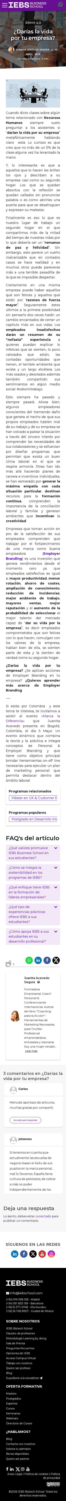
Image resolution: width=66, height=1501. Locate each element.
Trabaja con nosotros (19, 1363)
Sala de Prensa (15, 1343)
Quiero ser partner (17, 1458)
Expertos (11, 1403)
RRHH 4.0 (33, 23)
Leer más (31, 1051)
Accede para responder (25, 1120)
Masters (11, 1393)
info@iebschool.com (26, 1293)
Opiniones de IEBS (18, 1353)
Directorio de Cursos (19, 1423)
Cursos (10, 1408)
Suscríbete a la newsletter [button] (23, 1378)
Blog (9, 1373)
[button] (33, 853)
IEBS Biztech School (19, 1328)
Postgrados (13, 1398)
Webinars (12, 1418)
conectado (43, 1216)
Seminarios (13, 1413)
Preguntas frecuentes (20, 1348)
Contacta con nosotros (20, 1444)
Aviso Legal (14, 1474)
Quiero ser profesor (18, 1368)
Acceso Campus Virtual (21, 1358)
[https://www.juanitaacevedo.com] (38, 982)
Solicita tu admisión (18, 1449)
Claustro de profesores (20, 1333)
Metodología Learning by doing (26, 1338)
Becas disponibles (17, 1453)
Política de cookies (36, 1474)
